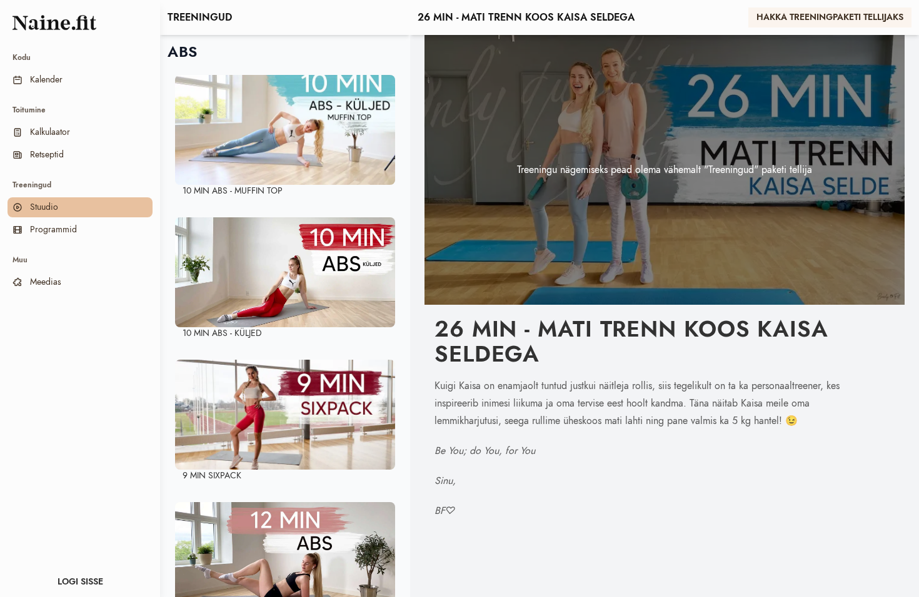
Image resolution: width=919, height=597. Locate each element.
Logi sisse (80, 582)
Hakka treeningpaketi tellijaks (829, 17)
